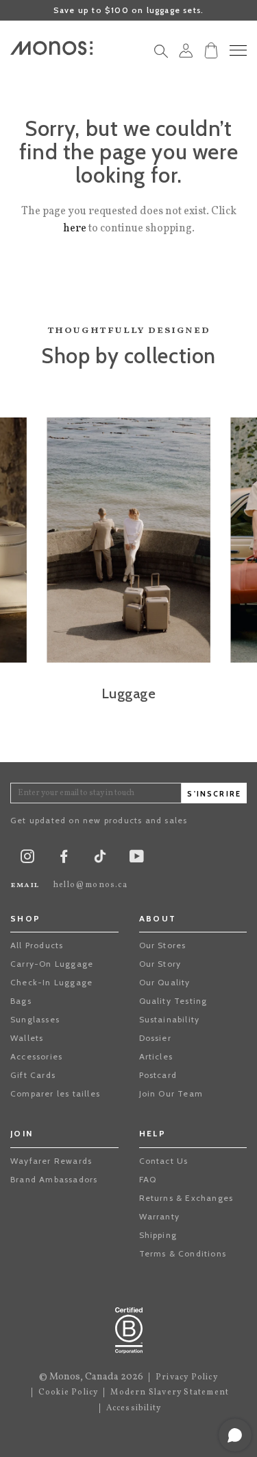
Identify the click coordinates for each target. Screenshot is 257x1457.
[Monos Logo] (51, 48)
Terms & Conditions (183, 1253)
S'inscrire (214, 794)
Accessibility (134, 1408)
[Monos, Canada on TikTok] (100, 860)
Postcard (158, 1075)
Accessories (36, 1056)
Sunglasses (35, 1019)
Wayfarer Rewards (51, 1161)
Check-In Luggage (51, 982)
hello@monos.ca (90, 885)
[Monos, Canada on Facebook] (64, 859)
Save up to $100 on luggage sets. (128, 10)
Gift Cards (33, 1075)
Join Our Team (171, 1093)
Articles (156, 1056)
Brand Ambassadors (53, 1179)
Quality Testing (173, 1001)
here (74, 228)
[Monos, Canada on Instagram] (27, 859)
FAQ (148, 1179)
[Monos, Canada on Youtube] (137, 859)
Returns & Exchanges (186, 1198)
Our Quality (165, 982)
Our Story (160, 964)
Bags (21, 1001)
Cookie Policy (68, 1392)
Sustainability (169, 1019)
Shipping (158, 1235)
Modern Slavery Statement (169, 1392)
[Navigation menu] (238, 50)
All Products (36, 945)
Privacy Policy (187, 1377)
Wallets (26, 1038)
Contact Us (163, 1161)
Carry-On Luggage (51, 964)
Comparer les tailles (55, 1093)
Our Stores (162, 945)
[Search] (161, 55)
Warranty (159, 1216)
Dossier (155, 1038)
